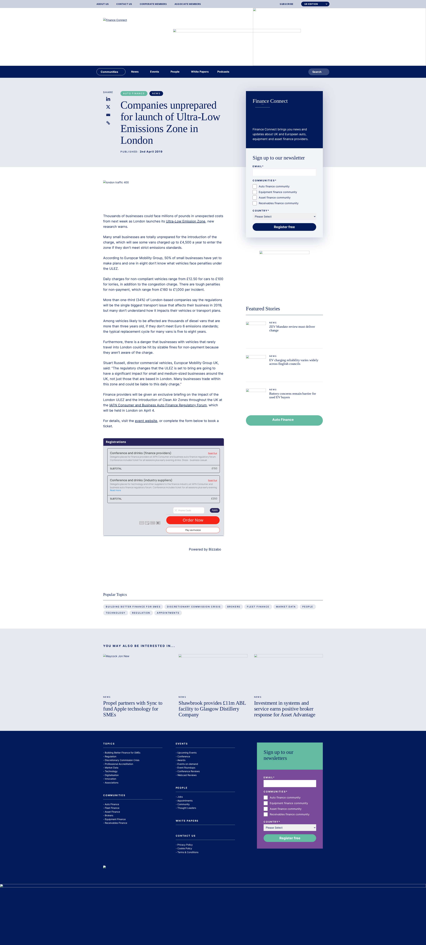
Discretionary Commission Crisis (194, 606)
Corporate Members (153, 4)
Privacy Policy (185, 844)
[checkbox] (284, 194)
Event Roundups (186, 767)
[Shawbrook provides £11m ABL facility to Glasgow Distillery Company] (213, 673)
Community (183, 804)
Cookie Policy (184, 848)
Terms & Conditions (187, 852)
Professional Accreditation (119, 763)
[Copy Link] (108, 123)
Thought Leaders (186, 807)
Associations (111, 782)
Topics (109, 744)
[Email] (108, 115)
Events (182, 744)
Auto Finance (134, 93)
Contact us (124, 4)
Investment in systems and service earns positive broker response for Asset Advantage (284, 709)
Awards (181, 760)
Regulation (141, 612)
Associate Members (188, 4)
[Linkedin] (108, 99)
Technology (115, 612)
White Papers (187, 821)
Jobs (180, 796)
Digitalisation (112, 775)
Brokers (233, 606)
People (307, 606)
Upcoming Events (187, 752)
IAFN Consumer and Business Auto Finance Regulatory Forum (158, 405)
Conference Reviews (188, 771)
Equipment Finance (115, 819)
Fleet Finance (258, 606)
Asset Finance (112, 811)
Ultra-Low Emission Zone (185, 221)
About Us (103, 4)
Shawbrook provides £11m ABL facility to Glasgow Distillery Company (212, 709)
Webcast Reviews (187, 775)
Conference (183, 756)
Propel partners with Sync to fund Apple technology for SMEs (132, 709)
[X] (108, 107)
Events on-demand (187, 763)
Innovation (110, 778)
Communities (114, 795)
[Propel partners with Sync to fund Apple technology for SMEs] (137, 673)
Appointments (168, 612)
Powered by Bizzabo (205, 549)
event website (146, 421)
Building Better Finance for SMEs (133, 606)
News (156, 93)
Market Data (286, 606)
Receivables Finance (116, 822)
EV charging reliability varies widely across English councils (293, 362)
